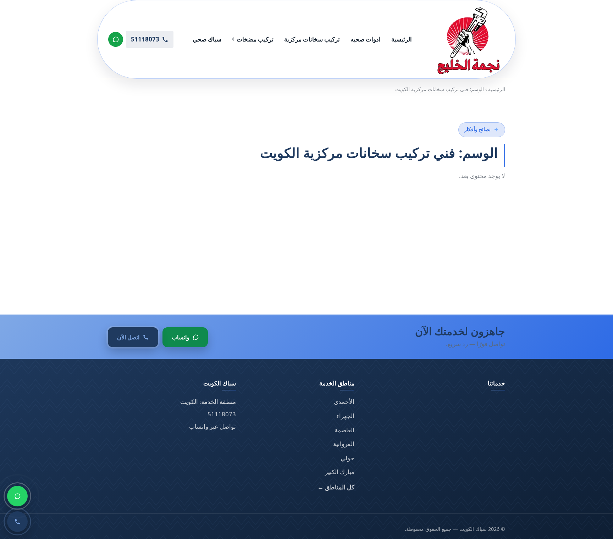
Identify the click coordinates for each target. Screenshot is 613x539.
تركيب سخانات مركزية (312, 39)
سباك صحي (207, 39)
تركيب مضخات (255, 39)
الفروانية (343, 444)
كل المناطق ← (335, 487)
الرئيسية (401, 39)
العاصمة (344, 430)
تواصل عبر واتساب (212, 426)
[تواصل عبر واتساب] (115, 39)
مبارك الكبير (339, 472)
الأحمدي (344, 402)
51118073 (222, 414)
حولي (347, 458)
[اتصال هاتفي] (17, 521)
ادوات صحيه (365, 39)
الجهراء (345, 416)
